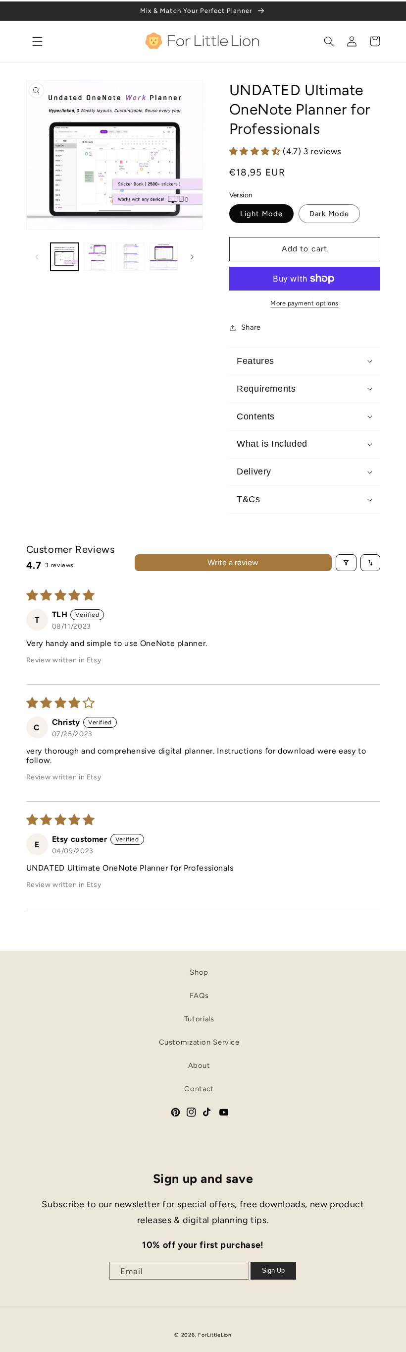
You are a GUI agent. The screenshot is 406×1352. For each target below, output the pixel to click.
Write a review (232, 562)
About (199, 1065)
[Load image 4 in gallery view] (163, 257)
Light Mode (261, 213)
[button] (37, 41)
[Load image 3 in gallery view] (130, 257)
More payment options (304, 303)
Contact (198, 1088)
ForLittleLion (215, 1335)
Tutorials (199, 1018)
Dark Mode (329, 213)
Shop (199, 972)
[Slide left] (37, 257)
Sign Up (273, 1270)
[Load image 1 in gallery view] (64, 257)
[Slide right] (192, 257)
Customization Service (199, 1042)
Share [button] (251, 327)
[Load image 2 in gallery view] (97, 257)
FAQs (199, 995)
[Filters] (346, 562)
